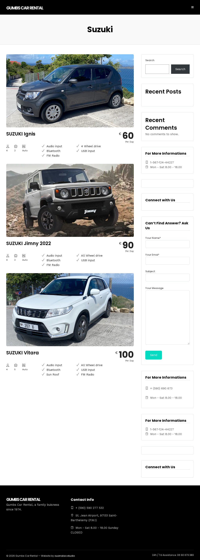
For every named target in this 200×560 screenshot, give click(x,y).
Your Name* (153, 238)
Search (149, 60)
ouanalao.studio (64, 555)
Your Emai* (152, 255)
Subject (150, 271)
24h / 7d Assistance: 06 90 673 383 (173, 555)
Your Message (154, 288)
